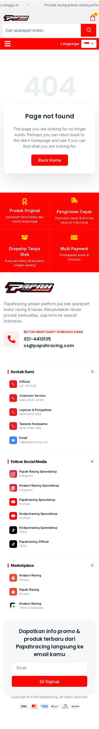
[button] (7, 44)
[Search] (88, 30)
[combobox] (42, 30)
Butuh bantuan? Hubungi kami (53, 332)
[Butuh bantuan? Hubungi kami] (11, 339)
